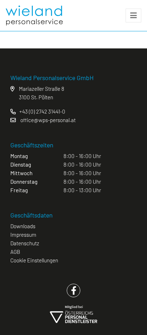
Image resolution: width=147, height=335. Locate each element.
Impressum (23, 234)
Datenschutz (24, 243)
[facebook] (73, 290)
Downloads (22, 226)
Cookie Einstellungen (34, 260)
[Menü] (133, 16)
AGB (15, 251)
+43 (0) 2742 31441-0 (42, 111)
